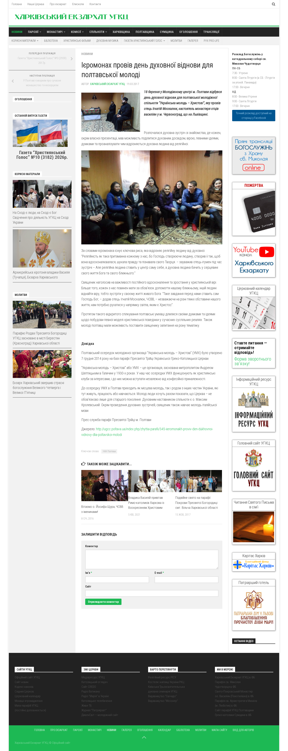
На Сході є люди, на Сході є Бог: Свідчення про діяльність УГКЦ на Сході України (41, 217)
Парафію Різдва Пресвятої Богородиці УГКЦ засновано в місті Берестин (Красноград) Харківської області (40, 338)
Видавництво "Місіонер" (163, 701)
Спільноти (96, 32)
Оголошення (188, 32)
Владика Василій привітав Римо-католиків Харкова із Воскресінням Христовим (146, 503)
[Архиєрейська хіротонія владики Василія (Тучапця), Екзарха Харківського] (42, 248)
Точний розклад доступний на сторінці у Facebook (254, 115)
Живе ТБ (87, 705)
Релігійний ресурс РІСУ (162, 677)
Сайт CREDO (89, 687)
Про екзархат (58, 4)
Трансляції (211, 32)
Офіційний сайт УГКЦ (27, 677)
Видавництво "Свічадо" (162, 696)
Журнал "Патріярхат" (94, 710)
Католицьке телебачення (97, 701)
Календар (164, 730)
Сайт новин (21, 682)
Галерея (193, 40)
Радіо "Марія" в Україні (95, 696)
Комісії (76, 32)
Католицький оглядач (95, 682)
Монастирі (54, 32)
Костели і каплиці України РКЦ (166, 682)
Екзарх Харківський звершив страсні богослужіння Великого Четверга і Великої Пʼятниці (38, 388)
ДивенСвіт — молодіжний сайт (100, 715)
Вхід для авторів (243, 730)
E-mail (159, 572)
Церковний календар (28, 696)
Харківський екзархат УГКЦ (107, 84)
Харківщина (121, 32)
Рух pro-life (211, 40)
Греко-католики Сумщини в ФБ (233, 715)
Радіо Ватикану (91, 691)
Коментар (91, 546)
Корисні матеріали (24, 40)
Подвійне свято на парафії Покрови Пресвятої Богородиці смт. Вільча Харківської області (196, 503)
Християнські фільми (77, 40)
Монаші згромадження (29, 701)
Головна (17, 4)
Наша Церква (35, 4)
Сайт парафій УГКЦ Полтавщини (234, 710)
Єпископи (78, 4)
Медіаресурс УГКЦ (93, 677)
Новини (17, 32)
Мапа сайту (219, 730)
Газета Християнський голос (143, 40)
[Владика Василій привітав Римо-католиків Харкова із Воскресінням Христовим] (151, 481)
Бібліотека (51, 40)
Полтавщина (145, 32)
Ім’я (88, 572)
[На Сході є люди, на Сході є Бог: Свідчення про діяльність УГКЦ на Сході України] (42, 194)
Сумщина (167, 32)
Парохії (33, 32)
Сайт (88, 586)
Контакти (95, 4)
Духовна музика (107, 40)
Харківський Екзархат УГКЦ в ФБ (235, 677)
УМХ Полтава (109, 451)
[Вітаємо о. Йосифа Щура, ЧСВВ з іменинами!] (104, 485)
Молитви (176, 40)
